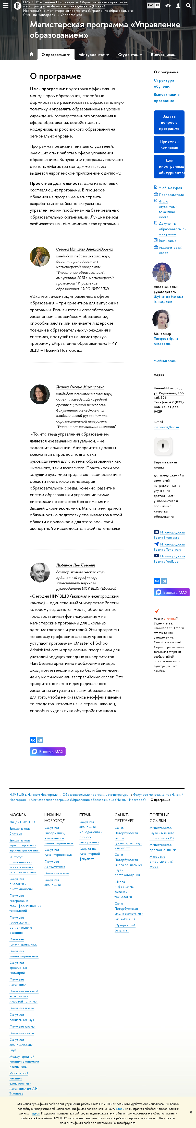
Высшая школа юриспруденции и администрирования (24, 845)
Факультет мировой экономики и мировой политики (24, 996)
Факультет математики (17, 982)
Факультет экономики (52, 882)
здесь (120, 1109)
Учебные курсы (170, 187)
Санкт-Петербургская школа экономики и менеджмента (129, 911)
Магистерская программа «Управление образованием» (105, 29)
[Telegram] (164, 581)
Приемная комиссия (169, 144)
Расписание (168, 240)
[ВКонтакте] (157, 581)
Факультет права (21, 1008)
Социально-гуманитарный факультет (89, 854)
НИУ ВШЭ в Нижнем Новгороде (33, 794)
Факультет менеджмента (54, 864)
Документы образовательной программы (172, 228)
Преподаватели (171, 194)
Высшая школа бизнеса (19, 831)
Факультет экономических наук (20, 1045)
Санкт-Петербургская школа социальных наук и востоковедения (128, 864)
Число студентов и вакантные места (168, 209)
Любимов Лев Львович (75, 565)
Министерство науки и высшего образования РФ (162, 833)
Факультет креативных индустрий (18, 968)
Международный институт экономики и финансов (24, 1061)
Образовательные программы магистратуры (95, 794)
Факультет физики (22, 1026)
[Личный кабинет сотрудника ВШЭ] (178, 6)
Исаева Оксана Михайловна (80, 387)
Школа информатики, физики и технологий (125, 889)
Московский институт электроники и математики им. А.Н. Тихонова (23, 1083)
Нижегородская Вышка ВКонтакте (169, 535)
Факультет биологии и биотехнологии (21, 884)
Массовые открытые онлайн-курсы (163, 861)
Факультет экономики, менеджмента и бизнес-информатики (90, 832)
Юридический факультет (125, 927)
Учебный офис (165, 360)
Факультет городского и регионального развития (20, 925)
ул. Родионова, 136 (169, 393)
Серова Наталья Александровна (84, 249)
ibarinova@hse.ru (166, 427)
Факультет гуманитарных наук (58, 852)
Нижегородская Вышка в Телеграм (169, 547)
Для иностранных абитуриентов (172, 166)
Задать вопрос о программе (169, 122)
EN (157, 5)
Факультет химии (21, 1033)
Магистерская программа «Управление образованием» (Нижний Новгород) (88, 799)
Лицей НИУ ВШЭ (22, 822)
